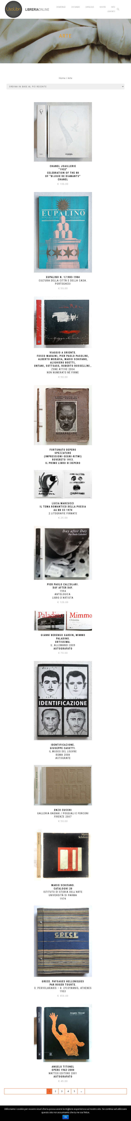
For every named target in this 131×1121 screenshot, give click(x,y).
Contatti (111, 11)
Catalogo (89, 7)
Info (113, 7)
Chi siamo (75, 7)
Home (62, 78)
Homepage (61, 7)
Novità (103, 7)
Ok (65, 1117)
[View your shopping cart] (124, 9)
